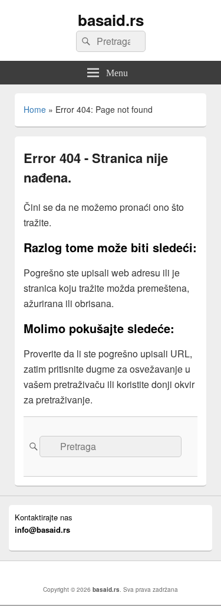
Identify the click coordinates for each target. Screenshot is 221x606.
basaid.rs (111, 20)
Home (35, 109)
